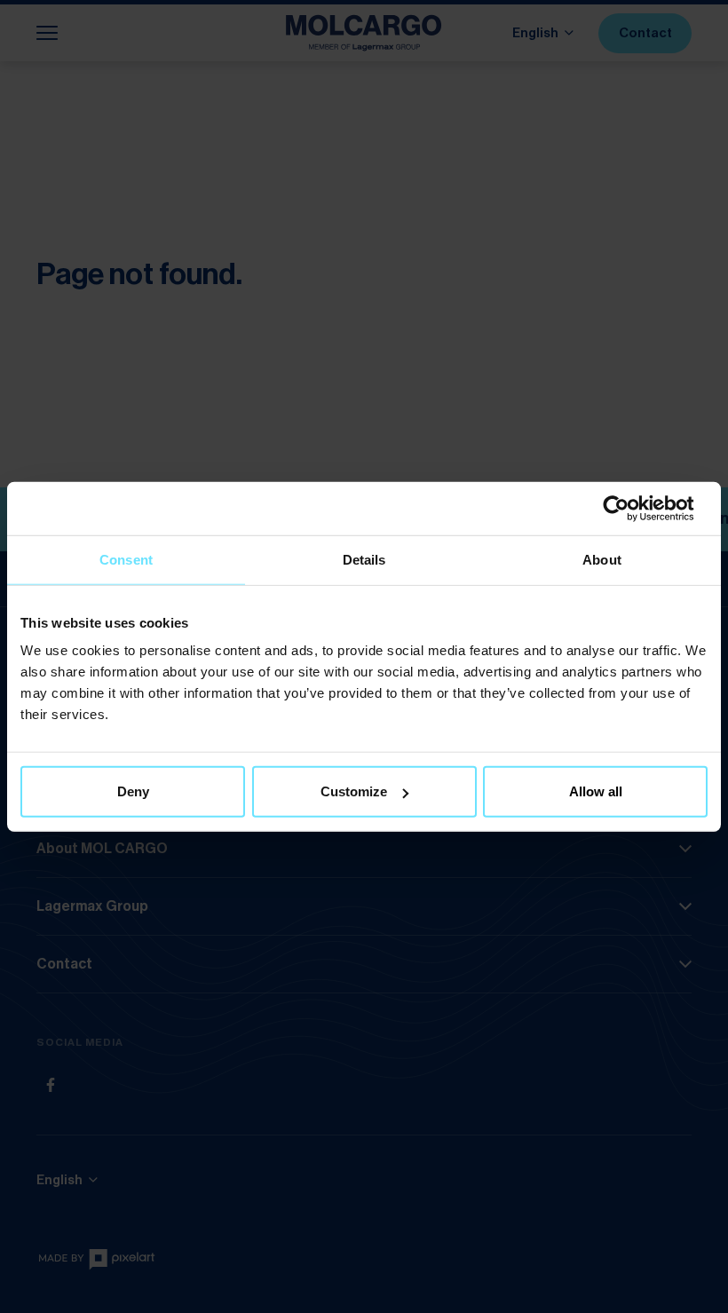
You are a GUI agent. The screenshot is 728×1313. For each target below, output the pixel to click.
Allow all (595, 791)
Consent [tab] (126, 558)
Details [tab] (364, 558)
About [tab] (601, 558)
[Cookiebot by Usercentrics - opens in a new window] (630, 507)
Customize (353, 791)
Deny (133, 791)
